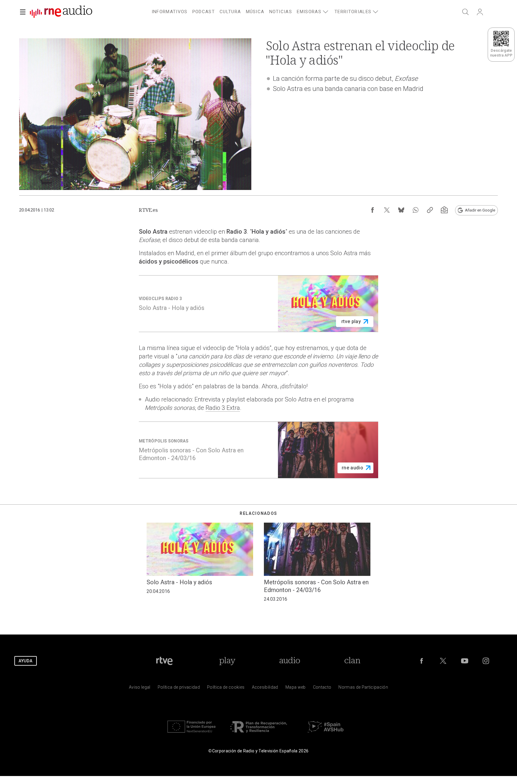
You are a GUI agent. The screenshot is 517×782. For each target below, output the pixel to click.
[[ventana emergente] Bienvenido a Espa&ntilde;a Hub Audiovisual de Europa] (325, 734)
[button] (23, 12)
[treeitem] (170, 12)
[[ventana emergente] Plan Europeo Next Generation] (191, 734)
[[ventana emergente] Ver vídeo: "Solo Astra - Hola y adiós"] (258, 304)
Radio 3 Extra (223, 407)
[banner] (58, 12)
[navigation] (265, 11)
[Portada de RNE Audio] (61, 12)
